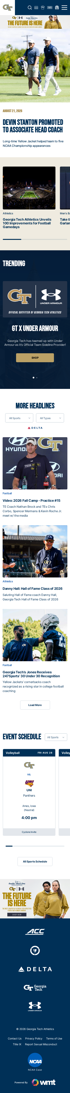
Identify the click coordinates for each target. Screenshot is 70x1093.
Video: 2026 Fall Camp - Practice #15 (31, 500)
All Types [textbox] (45, 418)
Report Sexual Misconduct (41, 1044)
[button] (29, 7)
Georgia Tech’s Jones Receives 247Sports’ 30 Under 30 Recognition (31, 674)
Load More (34, 705)
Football (7, 493)
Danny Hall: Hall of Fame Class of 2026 (32, 589)
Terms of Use (54, 1038)
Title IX (17, 1044)
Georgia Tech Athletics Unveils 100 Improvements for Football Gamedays (27, 223)
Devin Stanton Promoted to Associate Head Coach (33, 126)
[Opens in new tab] (35, 427)
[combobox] (19, 418)
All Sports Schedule (35, 861)
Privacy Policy (33, 1038)
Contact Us (14, 1038)
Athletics (8, 213)
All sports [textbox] (15, 418)
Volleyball (13, 753)
